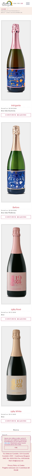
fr (18, 3)
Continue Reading (15, 115)
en (15, 3)
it (12, 3)
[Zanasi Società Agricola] (7, 3)
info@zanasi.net (17, 461)
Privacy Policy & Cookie (16, 465)
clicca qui (7, 443)
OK (16, 447)
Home (3, 9)
